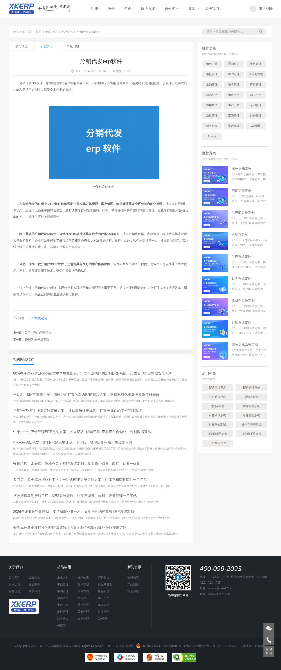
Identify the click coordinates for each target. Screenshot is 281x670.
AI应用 (212, 136)
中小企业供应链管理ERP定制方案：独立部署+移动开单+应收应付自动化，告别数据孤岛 (82, 432)
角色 (127, 9)
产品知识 (67, 32)
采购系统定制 (241, 322)
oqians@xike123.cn (220, 588)
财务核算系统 (217, 415)
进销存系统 (217, 406)
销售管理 (234, 84)
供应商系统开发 (251, 433)
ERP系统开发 (217, 387)
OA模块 (256, 125)
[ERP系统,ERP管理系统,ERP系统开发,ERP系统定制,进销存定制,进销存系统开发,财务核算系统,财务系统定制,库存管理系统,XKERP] (24, 606)
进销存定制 (240, 235)
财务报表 (212, 125)
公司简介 (14, 577)
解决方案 (148, 9)
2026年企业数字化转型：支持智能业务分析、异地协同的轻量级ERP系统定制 (73, 511)
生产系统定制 (241, 257)
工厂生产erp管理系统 (38, 332)
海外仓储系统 (241, 169)
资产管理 (234, 125)
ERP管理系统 (251, 387)
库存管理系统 (251, 415)
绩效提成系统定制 (245, 344)
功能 (94, 9)
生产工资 (234, 105)
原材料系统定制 (243, 300)
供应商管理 (256, 74)
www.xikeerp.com (219, 594)
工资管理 (234, 115)
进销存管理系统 (251, 424)
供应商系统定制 (243, 213)
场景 (111, 9)
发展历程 (14, 584)
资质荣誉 (34, 584)
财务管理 (255, 115)
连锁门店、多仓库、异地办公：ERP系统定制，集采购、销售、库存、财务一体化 (76, 464)
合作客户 (172, 9)
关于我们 (212, 9)
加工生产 (255, 94)
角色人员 (212, 64)
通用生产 (212, 105)
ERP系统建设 (217, 443)
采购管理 (212, 84)
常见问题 (73, 46)
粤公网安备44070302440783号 (161, 646)
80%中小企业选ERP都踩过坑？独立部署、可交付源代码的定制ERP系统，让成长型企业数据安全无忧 (92, 373)
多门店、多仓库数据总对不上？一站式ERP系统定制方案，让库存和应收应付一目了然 (80, 480)
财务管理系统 (251, 406)
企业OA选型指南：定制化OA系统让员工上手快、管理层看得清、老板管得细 (72, 442)
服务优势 (14, 591)
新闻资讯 (51, 32)
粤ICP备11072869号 (120, 646)
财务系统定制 (241, 278)
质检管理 (212, 115)
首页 (39, 32)
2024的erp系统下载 (37, 339)
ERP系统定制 (38, 318)
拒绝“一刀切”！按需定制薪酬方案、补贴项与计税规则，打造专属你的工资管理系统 (77, 411)
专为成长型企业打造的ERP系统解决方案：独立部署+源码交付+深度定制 (69, 528)
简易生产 (212, 94)
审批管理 (212, 74)
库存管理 (255, 84)
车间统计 (255, 105)
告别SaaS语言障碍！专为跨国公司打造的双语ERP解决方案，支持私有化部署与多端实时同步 (86, 395)
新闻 (191, 9)
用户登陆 (266, 9)
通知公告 (234, 64)
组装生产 (234, 94)
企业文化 (34, 577)
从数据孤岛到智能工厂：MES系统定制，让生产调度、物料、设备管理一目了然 (75, 496)
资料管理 (255, 64)
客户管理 (234, 74)
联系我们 (34, 591)
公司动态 (21, 46)
